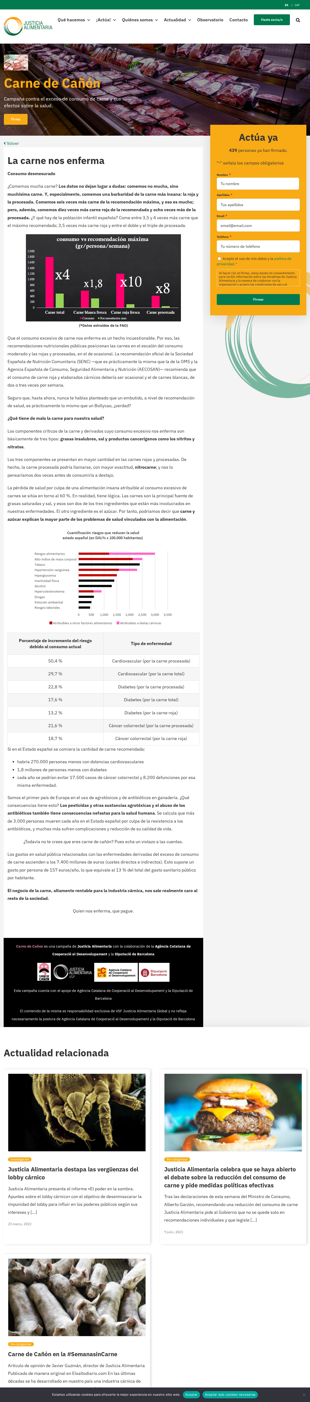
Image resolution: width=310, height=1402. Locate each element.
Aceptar (191, 1394)
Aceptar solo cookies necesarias (230, 1394)
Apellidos (224, 195)
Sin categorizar (177, 1159)
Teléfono (224, 237)
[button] (298, 19)
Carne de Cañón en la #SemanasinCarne (62, 1354)
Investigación (19, 1159)
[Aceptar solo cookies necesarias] (304, 1394)
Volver (12, 143)
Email (222, 216)
